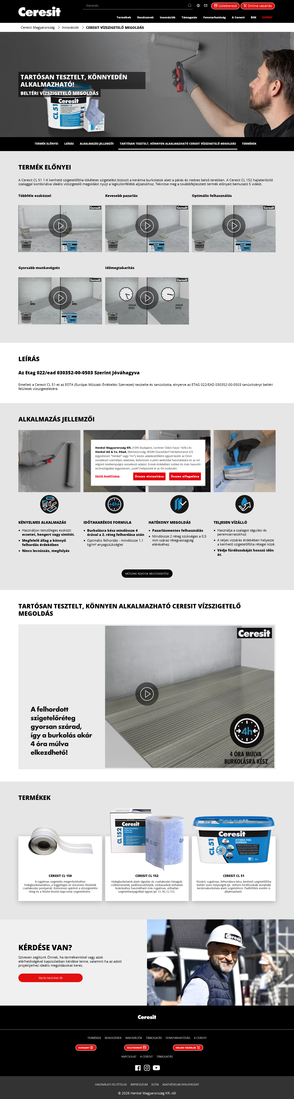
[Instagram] (147, 1067)
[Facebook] (137, 1067)
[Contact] (205, 5)
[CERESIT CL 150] (60, 855)
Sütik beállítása (107, 476)
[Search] (190, 5)
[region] (148, 463)
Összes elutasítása (149, 476)
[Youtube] (156, 1067)
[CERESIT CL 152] (147, 855)
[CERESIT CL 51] (234, 855)
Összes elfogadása (185, 476)
